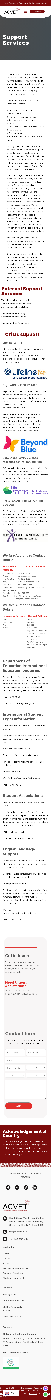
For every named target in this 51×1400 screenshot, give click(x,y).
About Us (8, 1258)
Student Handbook (13, 1278)
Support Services (13, 1273)
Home (6, 1253)
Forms (6, 1263)
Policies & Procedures (15, 1268)
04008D (33, 1394)
